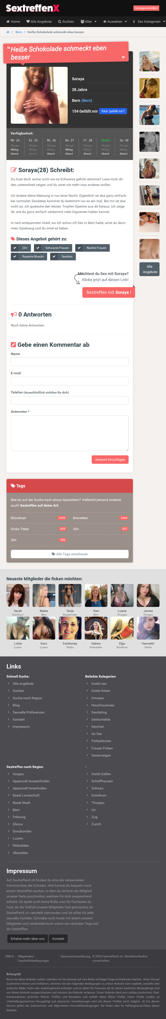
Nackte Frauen (96, 248)
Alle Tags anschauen (71, 554)
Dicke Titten (38, 529)
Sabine (96, 643)
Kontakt (58, 939)
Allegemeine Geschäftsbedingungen (33, 958)
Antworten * (20, 412)
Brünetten (100, 518)
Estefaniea (70, 643)
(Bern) (86, 100)
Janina (148, 611)
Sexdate (66, 256)
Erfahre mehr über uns (28, 939)
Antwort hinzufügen (110, 460)
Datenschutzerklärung (76, 956)
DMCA (10, 956)
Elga (122, 643)
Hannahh (148, 643)
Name (15, 354)
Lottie (18, 643)
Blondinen (38, 518)
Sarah (18, 611)
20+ (24, 248)
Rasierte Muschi (33, 256)
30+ (38, 540)
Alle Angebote (150, 269)
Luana (122, 611)
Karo (44, 643)
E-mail (16, 373)
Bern (19, 32)
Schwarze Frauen (57, 248)
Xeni (96, 611)
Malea (44, 611)
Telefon (40, 392)
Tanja (70, 611)
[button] (39, 95)
